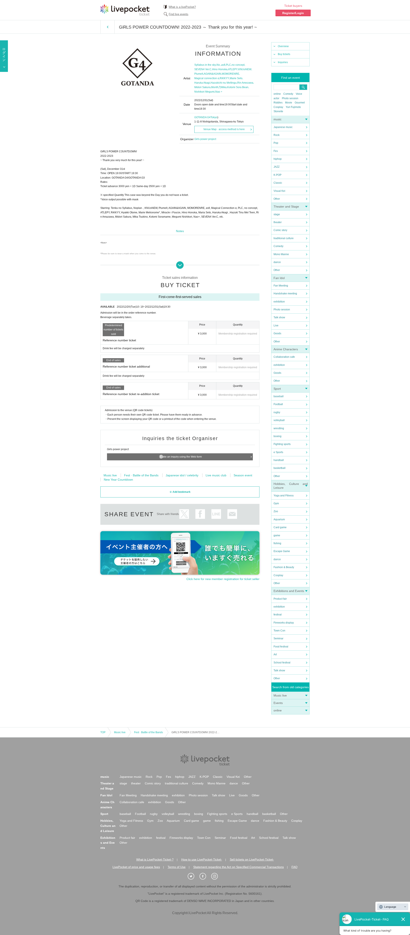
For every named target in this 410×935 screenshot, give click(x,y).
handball (279, 460)
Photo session (290, 98)
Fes (276, 151)
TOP (102, 732)
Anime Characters (286, 349)
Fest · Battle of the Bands (141, 475)
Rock (277, 135)
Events (278, 703)
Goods (277, 333)
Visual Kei (279, 190)
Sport (277, 388)
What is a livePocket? (182, 7)
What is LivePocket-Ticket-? (155, 859)
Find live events (178, 14)
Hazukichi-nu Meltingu (224, 82)
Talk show (279, 317)
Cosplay (278, 107)
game (277, 535)
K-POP (277, 174)
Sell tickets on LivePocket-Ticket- (252, 859)
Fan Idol (279, 278)
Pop (276, 142)
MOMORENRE (230, 73)
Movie (288, 102)
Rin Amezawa (245, 82)
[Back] (107, 26)
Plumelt (198, 73)
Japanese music (283, 127)
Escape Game (282, 551)
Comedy (288, 93)
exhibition (279, 301)
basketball (280, 468)
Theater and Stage (286, 206)
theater (278, 222)
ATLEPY (233, 69)
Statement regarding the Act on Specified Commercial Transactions (238, 867)
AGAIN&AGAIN (212, 73)
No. (219, 64)
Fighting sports (282, 444)
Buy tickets (284, 54)
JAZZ (277, 166)
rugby (277, 412)
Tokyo (214, 117)
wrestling (279, 428)
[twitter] (193, 876)
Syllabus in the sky (205, 64)
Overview (283, 46)
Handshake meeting (285, 293)
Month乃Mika (219, 87)
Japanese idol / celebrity (182, 475)
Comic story (280, 230)
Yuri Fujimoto (293, 107)
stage (277, 214)
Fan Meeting (281, 285)
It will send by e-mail (232, 514)
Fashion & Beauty (284, 567)
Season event (243, 475)
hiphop (278, 158)
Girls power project (205, 139)
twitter (184, 514)
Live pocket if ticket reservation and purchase (124, 10)
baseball (279, 396)
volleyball (279, 420)
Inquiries (283, 62)
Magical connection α (206, 78)
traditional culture (284, 238)
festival (278, 614)
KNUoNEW (244, 69)
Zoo (276, 511)
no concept (238, 64)
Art (275, 654)
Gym (276, 503)
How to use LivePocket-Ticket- (201, 859)
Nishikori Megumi (204, 91)
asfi (223, 64)
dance (277, 262)
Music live (280, 695)
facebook (200, 514)
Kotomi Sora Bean (237, 87)
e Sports (278, 452)
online (277, 93)
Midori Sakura (202, 87)
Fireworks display (284, 622)
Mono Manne (281, 254)
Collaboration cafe (284, 356)
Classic (278, 182)
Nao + (218, 91)
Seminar (278, 638)
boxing (277, 436)
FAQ (294, 867)
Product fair (280, 598)
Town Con (279, 630)
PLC (228, 64)
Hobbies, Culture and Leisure (108, 826)
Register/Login (293, 13)
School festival (282, 662)
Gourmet (300, 102)
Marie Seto (236, 78)
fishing (277, 543)
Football (278, 404)
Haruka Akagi (202, 82)
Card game (280, 527)
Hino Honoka (219, 69)
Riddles (278, 102)
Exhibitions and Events (289, 591)
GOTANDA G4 (202, 117)
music (277, 119)
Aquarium (279, 519)
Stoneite (278, 111)
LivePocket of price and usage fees (136, 867)
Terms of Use (177, 867)
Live (276, 325)
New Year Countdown (118, 479)
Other (277, 198)
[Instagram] (216, 876)
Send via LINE (216, 514)
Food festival (281, 646)
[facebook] (205, 876)
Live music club (216, 475)
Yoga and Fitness (284, 495)
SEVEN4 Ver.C (202, 69)
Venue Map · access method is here (224, 129)
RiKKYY (224, 78)
